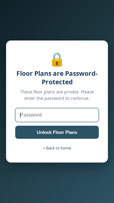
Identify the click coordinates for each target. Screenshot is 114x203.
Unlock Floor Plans (57, 132)
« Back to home (57, 148)
